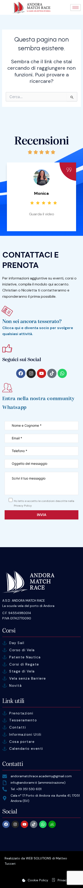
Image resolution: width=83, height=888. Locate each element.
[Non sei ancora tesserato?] (7, 311)
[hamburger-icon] (75, 7)
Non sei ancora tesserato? (32, 321)
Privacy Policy (68, 880)
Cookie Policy (38, 880)
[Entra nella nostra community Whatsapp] (7, 388)
